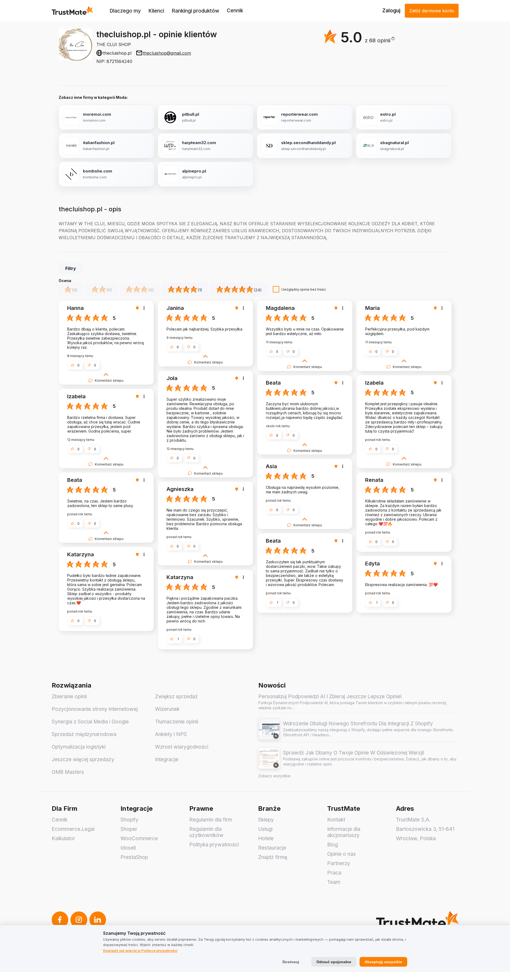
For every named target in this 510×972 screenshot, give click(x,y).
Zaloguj (391, 10)
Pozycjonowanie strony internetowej (95, 709)
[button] (380, 40)
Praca (334, 873)
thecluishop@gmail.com (167, 53)
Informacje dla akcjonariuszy (343, 832)
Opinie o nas (341, 854)
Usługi (265, 829)
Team (333, 882)
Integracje (166, 759)
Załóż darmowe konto (431, 10)
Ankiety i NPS (171, 734)
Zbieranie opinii (69, 696)
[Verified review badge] (138, 308)
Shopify (129, 820)
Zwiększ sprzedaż (176, 696)
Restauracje (272, 848)
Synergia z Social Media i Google (90, 722)
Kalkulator (63, 838)
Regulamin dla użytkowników (206, 832)
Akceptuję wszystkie (383, 962)
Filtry (70, 268)
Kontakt (336, 820)
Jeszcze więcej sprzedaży (83, 759)
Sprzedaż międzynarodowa (84, 734)
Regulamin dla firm (210, 820)
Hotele (266, 838)
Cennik (235, 10)
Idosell (128, 848)
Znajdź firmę (272, 857)
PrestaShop (134, 857)
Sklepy (266, 820)
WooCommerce (139, 838)
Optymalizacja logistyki (78, 747)
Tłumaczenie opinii (176, 722)
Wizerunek (167, 709)
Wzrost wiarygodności (181, 747)
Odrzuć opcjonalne (333, 962)
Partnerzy (338, 863)
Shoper (128, 829)
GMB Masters (68, 772)
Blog (332, 845)
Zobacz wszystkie (274, 776)
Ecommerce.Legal (73, 829)
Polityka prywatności (214, 845)
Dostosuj (290, 962)
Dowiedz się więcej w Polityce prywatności (140, 950)
